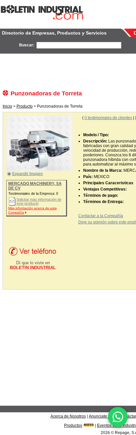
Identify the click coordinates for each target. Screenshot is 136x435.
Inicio (7, 106)
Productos (73, 425)
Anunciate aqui (102, 416)
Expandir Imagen (27, 173)
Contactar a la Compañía (100, 216)
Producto (25, 106)
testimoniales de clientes (108, 117)
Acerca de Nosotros (68, 416)
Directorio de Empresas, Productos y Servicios (54, 33)
